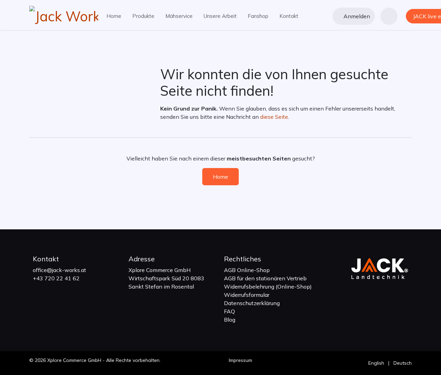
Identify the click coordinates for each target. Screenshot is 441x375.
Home (220, 176)
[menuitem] (114, 16)
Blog (229, 319)
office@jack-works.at (59, 270)
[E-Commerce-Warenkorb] (389, 16)
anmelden (356, 16)
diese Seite (274, 116)
